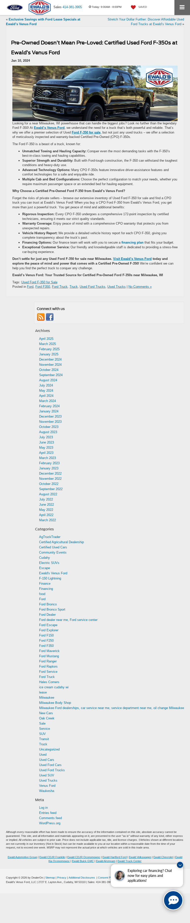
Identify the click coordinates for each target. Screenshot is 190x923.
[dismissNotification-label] (180, 865)
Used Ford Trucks (92, 286)
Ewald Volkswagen (140, 857)
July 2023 (46, 437)
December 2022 (50, 473)
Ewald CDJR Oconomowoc (83, 857)
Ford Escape (48, 625)
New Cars (46, 713)
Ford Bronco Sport (52, 609)
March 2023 (47, 458)
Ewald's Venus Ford (53, 573)
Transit (44, 739)
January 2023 (48, 468)
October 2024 (48, 370)
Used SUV (46, 775)
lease (43, 692)
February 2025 (49, 349)
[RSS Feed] (41, 317)
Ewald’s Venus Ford (49, 128)
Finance (44, 583)
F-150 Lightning (50, 578)
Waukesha (46, 791)
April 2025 (46, 339)
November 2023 (50, 421)
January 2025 (48, 354)
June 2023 (46, 442)
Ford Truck (60, 286)
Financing (46, 589)
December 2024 (50, 359)
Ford (30, 286)
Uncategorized (49, 749)
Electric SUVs (49, 563)
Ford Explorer (48, 630)
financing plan (132, 242)
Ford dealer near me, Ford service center (68, 620)
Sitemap (50, 877)
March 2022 (47, 520)
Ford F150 (46, 635)
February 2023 (49, 463)
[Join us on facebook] (50, 317)
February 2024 (49, 406)
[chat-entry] (173, 900)
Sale (42, 723)
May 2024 (46, 390)
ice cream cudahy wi (54, 687)
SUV (42, 734)
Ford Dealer (47, 614)
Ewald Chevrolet (163, 857)
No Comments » (140, 286)
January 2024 (48, 411)
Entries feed (47, 813)
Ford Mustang (49, 656)
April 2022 (46, 515)
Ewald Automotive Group (22, 857)
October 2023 (48, 427)
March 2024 (47, 401)
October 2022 (48, 484)
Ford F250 (46, 640)
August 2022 (48, 494)
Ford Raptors (48, 666)
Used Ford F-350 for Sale (39, 282)
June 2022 (46, 504)
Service (44, 729)
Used (43, 754)
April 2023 (46, 453)
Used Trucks (116, 286)
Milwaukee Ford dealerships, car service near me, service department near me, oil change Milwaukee (111, 708)
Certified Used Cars (53, 547)
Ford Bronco (48, 604)
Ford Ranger (48, 661)
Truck (74, 286)
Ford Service (48, 671)
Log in (43, 807)
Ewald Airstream (105, 861)
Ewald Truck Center (130, 861)
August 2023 (48, 432)
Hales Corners (49, 682)
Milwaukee (46, 697)
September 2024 (51, 375)
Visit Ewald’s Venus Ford (132, 259)
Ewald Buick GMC (83, 861)
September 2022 (51, 489)
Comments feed (50, 818)
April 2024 (46, 396)
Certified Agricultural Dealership (61, 542)
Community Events (53, 552)
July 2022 (46, 499)
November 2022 (50, 479)
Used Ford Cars (50, 765)
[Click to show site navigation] (182, 7)
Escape (44, 568)
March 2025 (47, 344)
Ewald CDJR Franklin (52, 857)
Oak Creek (46, 718)
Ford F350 (42, 286)
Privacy (61, 877)
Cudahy (44, 557)
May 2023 (46, 447)
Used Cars (46, 760)
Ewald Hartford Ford (114, 857)
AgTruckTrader (49, 537)
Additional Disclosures (82, 877)
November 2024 (50, 364)
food (42, 594)
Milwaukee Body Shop (55, 703)
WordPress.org (49, 823)
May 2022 (46, 510)
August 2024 (48, 380)
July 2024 (46, 385)
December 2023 (50, 416)
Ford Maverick (49, 651)
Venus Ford (47, 786)
